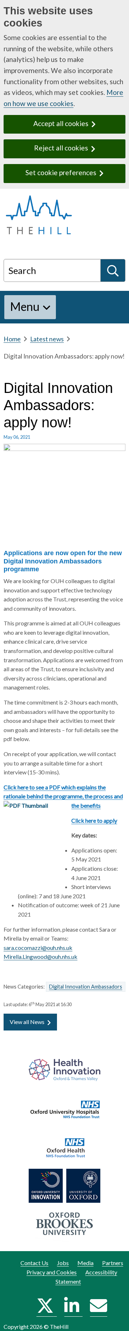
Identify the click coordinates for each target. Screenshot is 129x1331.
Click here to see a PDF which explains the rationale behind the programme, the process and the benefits (63, 796)
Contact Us (34, 1262)
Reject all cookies (61, 148)
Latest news (47, 339)
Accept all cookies (61, 123)
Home (12, 339)
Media (85, 1262)
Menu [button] (24, 306)
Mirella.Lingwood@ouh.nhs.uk (40, 956)
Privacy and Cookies (52, 1272)
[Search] (113, 270)
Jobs (63, 1262)
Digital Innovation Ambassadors (85, 987)
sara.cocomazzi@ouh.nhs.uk (38, 947)
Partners (112, 1262)
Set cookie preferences (60, 172)
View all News (27, 1021)
